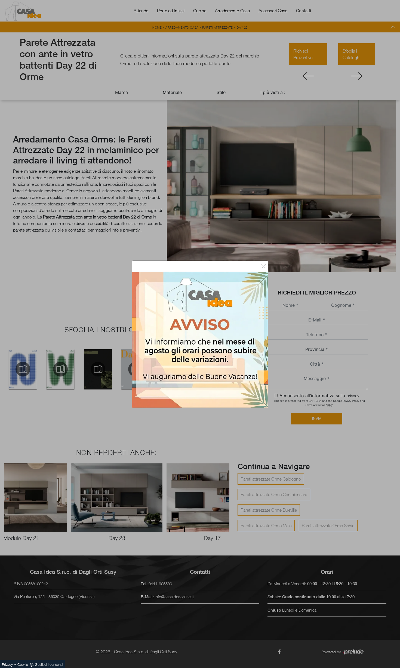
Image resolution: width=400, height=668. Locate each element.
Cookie (22, 664)
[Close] (263, 266)
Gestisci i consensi (49, 664)
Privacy (7, 664)
